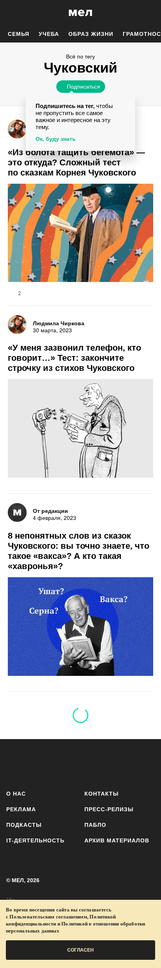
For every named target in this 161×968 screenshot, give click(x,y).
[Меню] (149, 13)
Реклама (21, 809)
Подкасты (24, 825)
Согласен (80, 950)
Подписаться (83, 86)
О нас (16, 794)
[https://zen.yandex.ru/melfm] (36, 763)
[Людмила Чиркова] (17, 129)
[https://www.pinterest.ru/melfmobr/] (102, 763)
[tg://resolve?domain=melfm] (14, 763)
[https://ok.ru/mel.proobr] (124, 763)
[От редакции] (17, 512)
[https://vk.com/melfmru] (58, 763)
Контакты (101, 794)
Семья (18, 34)
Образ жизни (90, 34)
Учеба (49, 34)
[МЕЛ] (80, 12)
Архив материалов (116, 840)
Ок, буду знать (56, 139)
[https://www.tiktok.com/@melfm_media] (80, 763)
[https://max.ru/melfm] (146, 763)
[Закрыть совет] (128, 100)
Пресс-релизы (109, 809)
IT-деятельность (35, 840)
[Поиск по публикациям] (12, 13)
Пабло (95, 825)
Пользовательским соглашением (48, 917)
